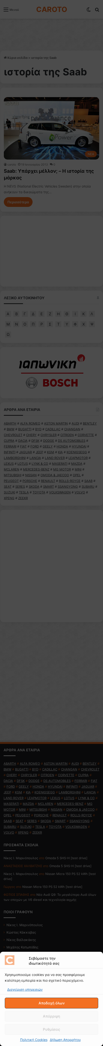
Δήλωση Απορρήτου (65, 1040)
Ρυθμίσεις (51, 1029)
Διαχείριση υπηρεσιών (25, 989)
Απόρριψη (51, 1016)
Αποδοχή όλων (52, 1003)
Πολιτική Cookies (33, 1040)
